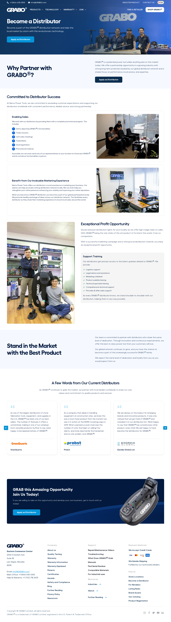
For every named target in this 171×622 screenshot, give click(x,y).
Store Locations (136, 577)
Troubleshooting (96, 554)
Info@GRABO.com (21, 572)
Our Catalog (134, 597)
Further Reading (54, 590)
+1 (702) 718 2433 (30, 578)
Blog (49, 586)
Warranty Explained (56, 566)
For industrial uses (96, 574)
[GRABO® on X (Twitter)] (153, 612)
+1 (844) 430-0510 (27, 575)
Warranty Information (57, 562)
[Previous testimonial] (6, 428)
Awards (51, 578)
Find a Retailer (135, 10)
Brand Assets (135, 593)
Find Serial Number (97, 566)
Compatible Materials (98, 570)
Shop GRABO (155, 9)
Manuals (92, 562)
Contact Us (148, 2)
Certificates (53, 574)
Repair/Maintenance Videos (101, 550)
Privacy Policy (53, 594)
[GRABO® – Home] (17, 9)
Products (35, 10)
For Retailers (134, 585)
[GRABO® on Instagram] (144, 612)
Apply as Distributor (20, 39)
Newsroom (52, 598)
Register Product (131, 2)
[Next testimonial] (165, 428)
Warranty (68, 10)
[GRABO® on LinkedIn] (162, 612)
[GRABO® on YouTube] (158, 612)
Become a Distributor (139, 581)
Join (81, 10)
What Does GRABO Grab (100, 558)
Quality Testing (54, 554)
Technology (52, 10)
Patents (51, 570)
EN (161, 2)
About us (51, 550)
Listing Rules (134, 589)
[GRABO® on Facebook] (149, 612)
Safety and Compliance (58, 582)
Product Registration (138, 601)
